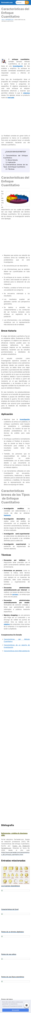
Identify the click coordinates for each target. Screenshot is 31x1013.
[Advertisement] (15, 40)
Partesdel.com (7, 2)
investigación (18, 66)
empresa (26, 93)
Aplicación (11, 162)
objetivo (7, 624)
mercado (11, 97)
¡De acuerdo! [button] (15, 1010)
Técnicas (10, 169)
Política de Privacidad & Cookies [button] (12, 1006)
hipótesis (7, 515)
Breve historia (12, 160)
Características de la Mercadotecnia (17, 651)
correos (15, 594)
